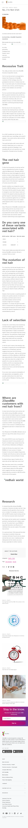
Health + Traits (11, 558)
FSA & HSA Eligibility (7, 780)
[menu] (3, 2)
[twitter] (8, 567)
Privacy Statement (6, 802)
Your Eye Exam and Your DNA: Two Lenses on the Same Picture (13, 602)
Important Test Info (6, 798)
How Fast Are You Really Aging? (9, 669)
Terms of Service (6, 800)
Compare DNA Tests (6, 769)
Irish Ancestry (8, 561)
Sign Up (14, 723)
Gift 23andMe (5, 772)
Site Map (4, 808)
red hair (14, 561)
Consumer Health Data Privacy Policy (10, 806)
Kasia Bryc (6, 14)
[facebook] (6, 567)
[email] (13, 567)
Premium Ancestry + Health (8, 764)
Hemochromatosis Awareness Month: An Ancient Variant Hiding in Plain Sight (13, 703)
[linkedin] (11, 567)
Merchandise (5, 774)
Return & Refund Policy (7, 777)
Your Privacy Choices (7, 804)
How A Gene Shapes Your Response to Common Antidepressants (13, 636)
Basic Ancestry (5, 762)
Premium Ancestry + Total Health (9, 767)
